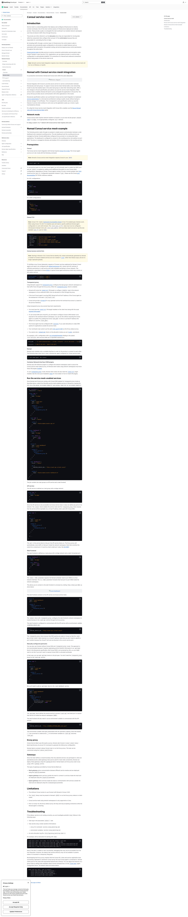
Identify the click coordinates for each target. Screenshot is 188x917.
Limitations (166, 26)
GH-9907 (66, 547)
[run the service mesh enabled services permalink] (62, 378)
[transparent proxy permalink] (40, 282)
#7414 (47, 270)
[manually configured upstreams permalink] (48, 644)
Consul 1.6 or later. (65, 151)
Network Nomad (50, 12)
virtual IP (43, 300)
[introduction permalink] (42, 23)
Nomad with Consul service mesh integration (174, 22)
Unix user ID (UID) (58, 329)
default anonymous (54, 266)
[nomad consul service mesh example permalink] (69, 129)
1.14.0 (79, 171)
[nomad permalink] (33, 349)
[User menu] (184, 2)
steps (51, 373)
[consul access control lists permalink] (45, 251)
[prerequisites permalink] (40, 145)
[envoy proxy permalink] (39, 740)
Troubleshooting (168, 28)
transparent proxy (48, 285)
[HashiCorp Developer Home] (9, 2)
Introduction (167, 20)
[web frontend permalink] (37, 551)
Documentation (41, 12)
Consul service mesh (32, 52)
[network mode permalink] (41, 115)
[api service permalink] (36, 486)
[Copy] (80, 163)
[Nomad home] (5, 7)
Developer (29, 12)
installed (39, 368)
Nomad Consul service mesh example (173, 24)
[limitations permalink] (40, 789)
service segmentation (33, 99)
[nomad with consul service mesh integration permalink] (77, 72)
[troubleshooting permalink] (46, 812)
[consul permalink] (33, 148)
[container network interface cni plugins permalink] (55, 362)
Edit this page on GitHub (35, 882)
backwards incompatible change (52, 222)
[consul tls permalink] (36, 217)
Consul (57, 12)
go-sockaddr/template (56, 335)
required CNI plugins (34, 311)
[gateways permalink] (37, 755)
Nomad (34, 12)
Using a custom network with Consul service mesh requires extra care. (50, 122)
